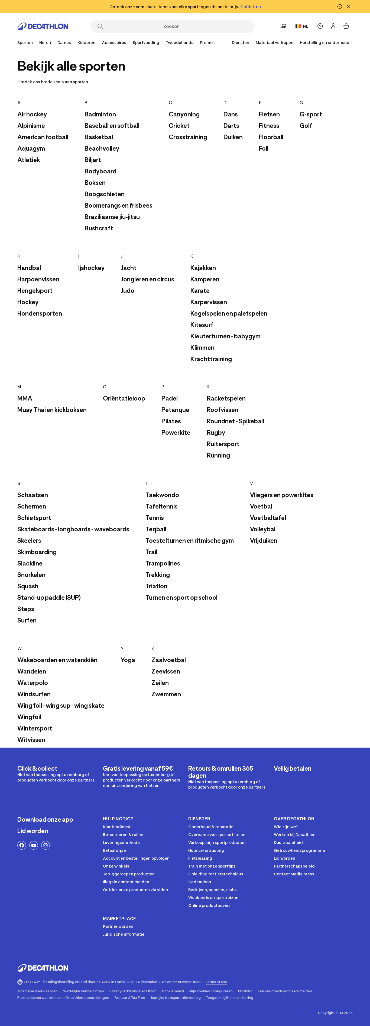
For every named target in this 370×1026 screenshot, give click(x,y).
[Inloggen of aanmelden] (333, 26)
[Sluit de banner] (348, 6)
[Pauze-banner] (339, 6)
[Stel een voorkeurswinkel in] (283, 26)
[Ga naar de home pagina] (42, 26)
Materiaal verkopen (274, 42)
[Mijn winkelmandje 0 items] (346, 26)
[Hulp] (320, 26)
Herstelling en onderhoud (324, 42)
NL (305, 26)
